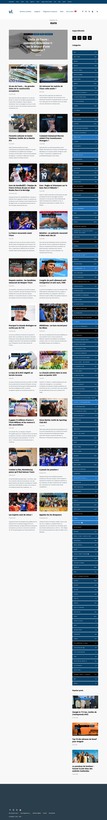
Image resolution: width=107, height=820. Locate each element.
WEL (85, 678)
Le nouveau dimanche (85, 353)
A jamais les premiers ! (49, 470)
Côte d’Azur (85, 119)
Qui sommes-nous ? (13, 813)
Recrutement (52, 813)
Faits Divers (85, 195)
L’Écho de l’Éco (85, 290)
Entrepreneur (45, 119)
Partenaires (85, 491)
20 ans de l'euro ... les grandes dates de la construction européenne (22, 88)
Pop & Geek (85, 509)
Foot (59, 166)
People (85, 495)
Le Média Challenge (85, 344)
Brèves (85, 83)
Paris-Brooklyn (85, 487)
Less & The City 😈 (85, 415)
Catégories (37, 11)
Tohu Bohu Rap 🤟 (85, 647)
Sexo (55, 1)
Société (85, 580)
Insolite (29, 401)
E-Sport (85, 141)
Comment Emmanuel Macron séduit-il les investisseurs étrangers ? (51, 138)
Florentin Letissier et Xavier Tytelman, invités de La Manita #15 (22, 138)
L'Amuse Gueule (85, 286)
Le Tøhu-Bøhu (85, 371)
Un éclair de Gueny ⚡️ (85, 661)
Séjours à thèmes (85, 562)
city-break (85, 110)
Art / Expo (85, 56)
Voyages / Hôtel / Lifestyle (47, 1)
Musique (85, 455)
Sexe (85, 571)
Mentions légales (37, 813)
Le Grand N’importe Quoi (85, 339)
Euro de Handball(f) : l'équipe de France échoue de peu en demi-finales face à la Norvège (23, 187)
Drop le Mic (85, 137)
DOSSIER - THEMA (28, 34)
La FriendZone (85, 313)
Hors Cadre (85, 250)
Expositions (85, 181)
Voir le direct (71, 11)
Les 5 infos (85, 380)
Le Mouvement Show (85, 348)
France (17, 1)
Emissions (14, 117)
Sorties (38, 1)
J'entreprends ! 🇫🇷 (85, 268)
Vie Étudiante (85, 665)
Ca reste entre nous (85, 97)
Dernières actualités (25, 11)
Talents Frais (85, 629)
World (85, 683)
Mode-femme (85, 446)
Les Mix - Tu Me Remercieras (85, 402)
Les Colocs (85, 393)
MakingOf (85, 424)
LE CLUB (85, 330)
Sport (27, 1)
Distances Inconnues (85, 132)
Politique (23, 308)
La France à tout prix (85, 308)
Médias (85, 437)
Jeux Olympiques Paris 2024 (85, 281)
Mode (59, 1)
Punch (85, 518)
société (85, 585)
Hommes (85, 246)
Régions (85, 531)
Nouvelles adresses (85, 469)
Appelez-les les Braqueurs (50, 515)
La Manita (20, 117)
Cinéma (85, 105)
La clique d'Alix (85, 304)
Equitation (85, 168)
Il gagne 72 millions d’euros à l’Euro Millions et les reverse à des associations (22, 422)
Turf (85, 656)
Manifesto (85, 429)
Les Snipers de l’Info (85, 411)
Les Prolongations (85, 406)
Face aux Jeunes (85, 190)
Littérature (85, 420)
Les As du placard (85, 388)
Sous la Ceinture (85, 607)
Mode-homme (85, 451)
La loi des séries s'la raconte (85, 317)
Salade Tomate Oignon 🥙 (85, 554)
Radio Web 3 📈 (85, 522)
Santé (85, 558)
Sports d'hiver (85, 620)
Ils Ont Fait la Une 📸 (85, 255)
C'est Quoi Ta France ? (85, 92)
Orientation (85, 482)
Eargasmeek (85, 146)
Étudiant (85, 172)
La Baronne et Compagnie (85, 295)
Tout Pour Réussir (85, 652)
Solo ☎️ (85, 598)
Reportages (85, 540)
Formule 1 (85, 217)
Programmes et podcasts (50, 11)
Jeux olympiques (46, 216)
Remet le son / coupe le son (85, 536)
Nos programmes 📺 (26, 813)
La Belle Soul (85, 299)
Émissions (70, 1)
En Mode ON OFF (85, 155)
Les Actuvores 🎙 (85, 384)
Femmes (85, 199)
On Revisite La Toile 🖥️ (85, 478)
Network (85, 460)
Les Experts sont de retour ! (20, 515)
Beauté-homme (85, 74)
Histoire (85, 241)
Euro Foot (85, 177)
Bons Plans (85, 79)
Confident (85, 114)
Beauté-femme (85, 70)
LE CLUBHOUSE (85, 335)
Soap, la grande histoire (85, 576)
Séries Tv (85, 567)
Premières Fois (85, 513)
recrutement (85, 527)
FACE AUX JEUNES (85, 186)
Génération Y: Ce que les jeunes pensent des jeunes (85, 231)
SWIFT (85, 625)
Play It (85, 500)
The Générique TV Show (85, 643)
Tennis (85, 638)
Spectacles (85, 612)
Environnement (85, 164)
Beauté (64, 1)
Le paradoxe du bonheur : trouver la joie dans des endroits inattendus (83, 768)
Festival (85, 204)
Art (85, 52)
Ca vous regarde (85, 101)
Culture (22, 1)
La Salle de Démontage (85, 326)
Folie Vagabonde (85, 208)
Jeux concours (85, 272)
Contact (45, 813)
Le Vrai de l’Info (85, 375)
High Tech (32, 1)
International (11, 1)
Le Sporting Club (53, 401)
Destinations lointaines (85, 128)
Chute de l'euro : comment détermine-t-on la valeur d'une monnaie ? (38, 45)
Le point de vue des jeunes (85, 357)
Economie (36, 34)
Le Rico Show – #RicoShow (85, 362)
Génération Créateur (85, 226)
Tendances (85, 634)
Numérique (85, 473)
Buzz (85, 88)
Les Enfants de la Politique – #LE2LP (85, 398)
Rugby (85, 549)
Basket (85, 61)
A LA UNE (14, 67)
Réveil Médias (85, 545)
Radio (61, 11)
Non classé (85, 464)
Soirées (85, 594)
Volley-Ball (85, 670)
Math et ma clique (85, 433)
